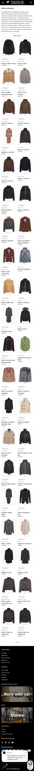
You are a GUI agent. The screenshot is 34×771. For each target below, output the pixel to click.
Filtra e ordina (17, 35)
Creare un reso (5, 662)
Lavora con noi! (5, 672)
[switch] (30, 768)
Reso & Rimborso (5, 657)
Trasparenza (4, 679)
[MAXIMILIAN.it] (17, 2)
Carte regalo (4, 670)
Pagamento (4, 660)
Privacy (3, 729)
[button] (3, 3)
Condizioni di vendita (7, 734)
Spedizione (4, 655)
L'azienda (3, 675)
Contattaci (4, 653)
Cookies (3, 731)
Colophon (4, 677)
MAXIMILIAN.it (15, 768)
